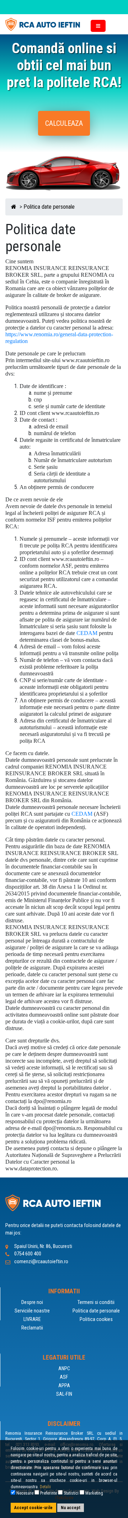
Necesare (24, 1493)
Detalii (45, 1486)
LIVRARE (32, 1319)
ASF (64, 1377)
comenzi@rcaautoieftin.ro (41, 1262)
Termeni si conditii (96, 1302)
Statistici (71, 1493)
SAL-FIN (64, 1394)
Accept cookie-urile (33, 1507)
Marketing (93, 1493)
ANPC (64, 1369)
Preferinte (48, 1493)
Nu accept (70, 1507)
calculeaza (64, 123)
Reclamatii (32, 1328)
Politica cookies (96, 1319)
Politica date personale (49, 206)
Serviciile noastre (32, 1311)
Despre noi (32, 1302)
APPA (64, 1386)
